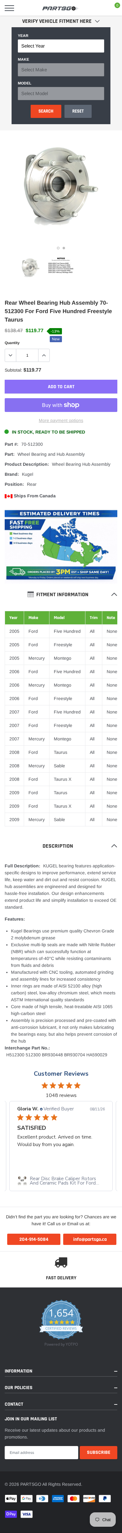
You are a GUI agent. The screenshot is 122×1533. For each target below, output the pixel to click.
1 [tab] (58, 248)
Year (23, 35)
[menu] (9, 8)
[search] (25, 8)
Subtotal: (13, 370)
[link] (30, 268)
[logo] (61, 8)
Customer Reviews (61, 1073)
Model (24, 83)
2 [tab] (64, 248)
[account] (98, 8)
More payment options (61, 420)
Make (23, 59)
